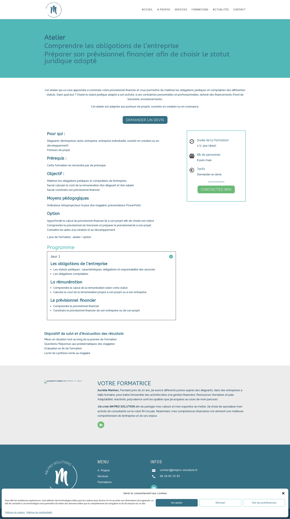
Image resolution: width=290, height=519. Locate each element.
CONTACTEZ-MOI (216, 189)
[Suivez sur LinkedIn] (101, 424)
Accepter (176, 502)
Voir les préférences (264, 502)
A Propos (104, 470)
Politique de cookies (15, 512)
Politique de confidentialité (39, 512)
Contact (239, 9)
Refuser (220, 502)
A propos (163, 9)
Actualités (221, 9)
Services (181, 9)
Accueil (147, 9)
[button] (283, 493)
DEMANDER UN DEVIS (145, 120)
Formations (200, 9)
